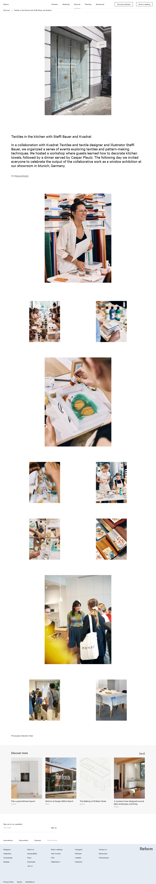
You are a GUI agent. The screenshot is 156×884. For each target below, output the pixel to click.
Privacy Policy (8, 882)
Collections (7, 853)
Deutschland (23, 840)
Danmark (37, 840)
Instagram (78, 849)
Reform (6, 4)
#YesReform (29, 882)
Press (29, 857)
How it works (56, 853)
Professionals (104, 857)
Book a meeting (56, 849)
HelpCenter (55, 862)
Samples (6, 862)
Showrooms (103, 853)
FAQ (52, 857)
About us (30, 849)
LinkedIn (78, 857)
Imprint (19, 882)
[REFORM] (146, 848)
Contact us (103, 849)
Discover (6, 10)
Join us (30, 866)
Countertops (8, 857)
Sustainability (32, 853)
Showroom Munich (22, 176)
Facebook (78, 862)
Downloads (31, 862)
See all (142, 753)
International (8, 840)
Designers (7, 849)
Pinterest (78, 853)
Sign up (54, 827)
